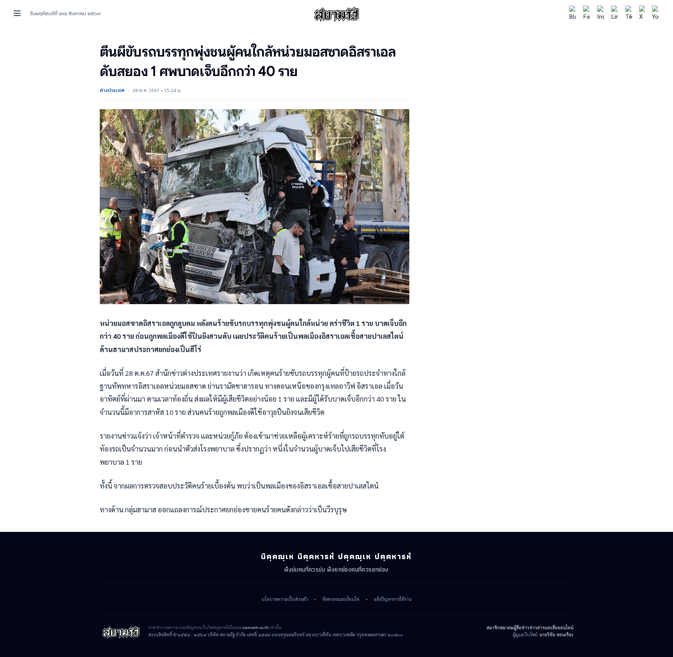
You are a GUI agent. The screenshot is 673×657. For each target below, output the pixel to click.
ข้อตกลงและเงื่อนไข (340, 599)
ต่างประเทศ (112, 90)
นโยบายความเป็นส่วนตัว (285, 599)
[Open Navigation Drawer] (17, 13)
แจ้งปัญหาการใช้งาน (393, 599)
